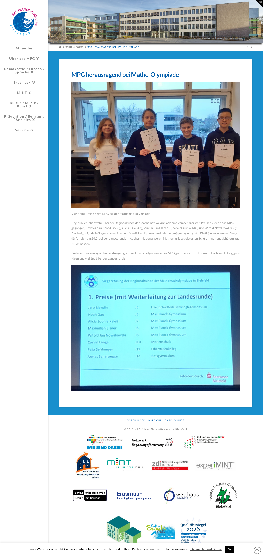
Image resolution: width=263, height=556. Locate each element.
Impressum (155, 420)
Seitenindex (136, 420)
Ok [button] (229, 549)
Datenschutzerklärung (206, 549)
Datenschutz (175, 420)
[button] (259, 4)
